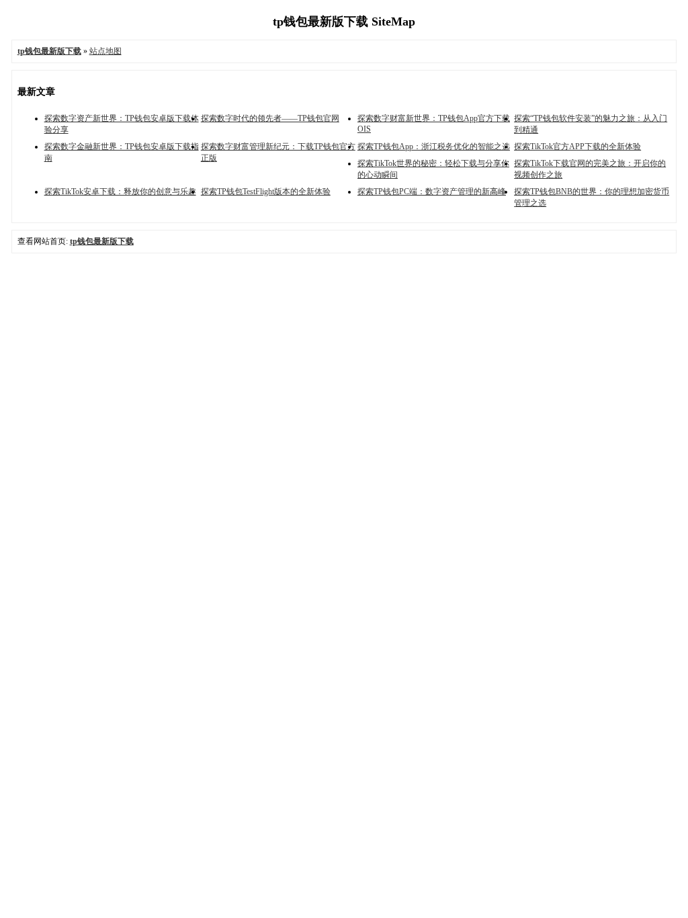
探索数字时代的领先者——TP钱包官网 (270, 118)
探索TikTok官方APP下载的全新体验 (577, 146)
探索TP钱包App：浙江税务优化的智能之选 (433, 146)
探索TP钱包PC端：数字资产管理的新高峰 (431, 191)
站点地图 (105, 51)
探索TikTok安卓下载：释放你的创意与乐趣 (120, 191)
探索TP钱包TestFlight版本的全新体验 (266, 191)
